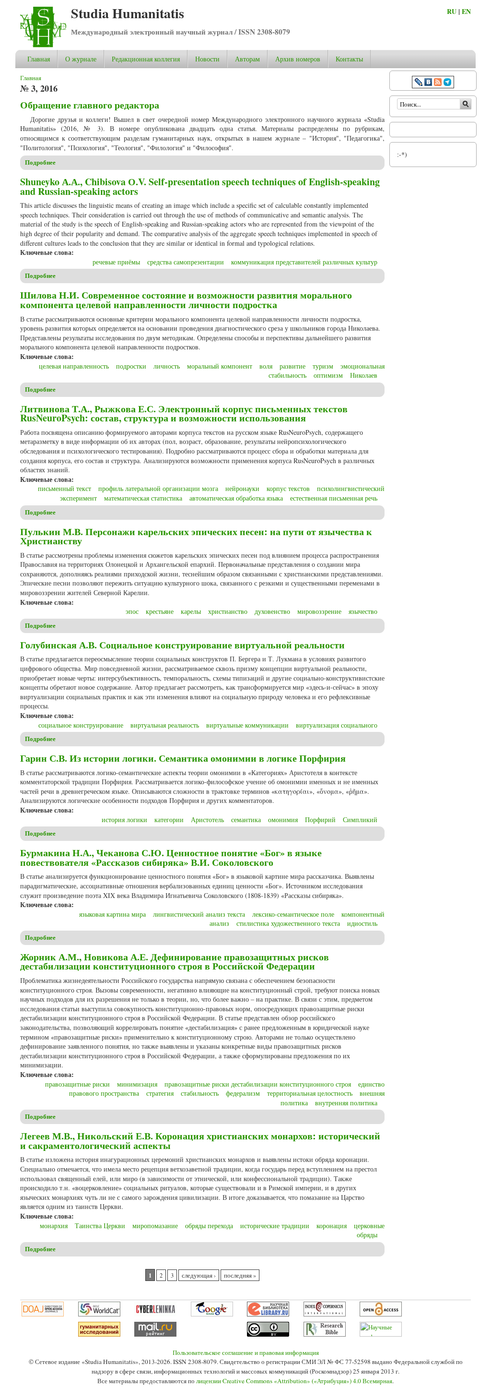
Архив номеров (297, 58)
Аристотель (207, 819)
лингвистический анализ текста (199, 914)
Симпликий (360, 819)
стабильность (200, 1093)
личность (166, 366)
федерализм (243, 1093)
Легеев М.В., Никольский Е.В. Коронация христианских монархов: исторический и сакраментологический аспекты (200, 1140)
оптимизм (328, 375)
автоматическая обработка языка (236, 498)
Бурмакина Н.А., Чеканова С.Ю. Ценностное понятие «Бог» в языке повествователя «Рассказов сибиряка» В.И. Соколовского (171, 857)
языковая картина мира (112, 914)
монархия (54, 1225)
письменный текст (64, 488)
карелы (191, 611)
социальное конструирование (80, 725)
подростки (131, 366)
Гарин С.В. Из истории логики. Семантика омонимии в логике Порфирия (183, 758)
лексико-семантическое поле (293, 914)
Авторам (247, 58)
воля (265, 366)
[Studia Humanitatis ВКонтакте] (428, 83)
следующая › (199, 1275)
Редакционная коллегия (146, 58)
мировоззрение (319, 611)
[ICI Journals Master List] (325, 1314)
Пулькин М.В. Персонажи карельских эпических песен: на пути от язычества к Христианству (196, 536)
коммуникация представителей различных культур (304, 261)
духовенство (272, 611)
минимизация (137, 1084)
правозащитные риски (77, 1084)
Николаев (363, 375)
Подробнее (40, 162)
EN (466, 11)
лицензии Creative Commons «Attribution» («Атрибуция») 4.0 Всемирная (294, 1380)
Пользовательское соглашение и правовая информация (246, 1352)
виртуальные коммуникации (247, 725)
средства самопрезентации (185, 261)
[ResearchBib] (325, 1334)
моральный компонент (219, 366)
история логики (124, 819)
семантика (246, 819)
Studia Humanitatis (127, 13)
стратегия (160, 1093)
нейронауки (242, 488)
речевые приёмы (116, 261)
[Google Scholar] (212, 1314)
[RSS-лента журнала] (438, 83)
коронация (331, 1225)
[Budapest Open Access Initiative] (381, 1314)
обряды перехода (209, 1225)
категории (169, 819)
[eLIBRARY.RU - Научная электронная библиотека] (268, 1314)
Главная (38, 58)
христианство (227, 611)
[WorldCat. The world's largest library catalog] (99, 1314)
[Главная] (43, 44)
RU (451, 11)
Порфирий (320, 819)
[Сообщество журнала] (419, 83)
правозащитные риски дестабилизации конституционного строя (257, 1084)
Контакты (349, 58)
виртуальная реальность (164, 725)
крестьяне (160, 611)
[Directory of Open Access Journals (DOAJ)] (43, 1314)
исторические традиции (274, 1225)
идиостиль (362, 923)
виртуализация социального (336, 725)
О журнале (80, 58)
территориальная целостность (309, 1093)
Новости (207, 58)
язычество (363, 611)
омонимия (283, 819)
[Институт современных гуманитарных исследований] (99, 1334)
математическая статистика (143, 498)
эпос (132, 611)
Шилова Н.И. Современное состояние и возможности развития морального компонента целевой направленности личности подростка (186, 299)
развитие (292, 366)
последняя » (240, 1275)
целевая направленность (74, 366)
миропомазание (155, 1225)
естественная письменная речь (333, 498)
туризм (323, 366)
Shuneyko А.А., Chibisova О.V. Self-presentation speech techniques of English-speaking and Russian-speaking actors (200, 186)
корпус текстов (288, 488)
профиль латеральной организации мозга (158, 488)
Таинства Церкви (100, 1225)
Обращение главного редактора (89, 105)
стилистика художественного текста (288, 923)
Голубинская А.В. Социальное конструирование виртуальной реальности (182, 645)
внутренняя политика (346, 1102)
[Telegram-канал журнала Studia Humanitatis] (447, 83)
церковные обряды (369, 1230)
